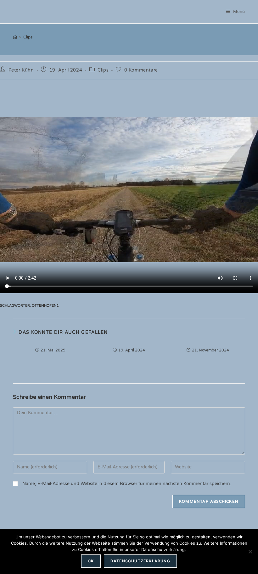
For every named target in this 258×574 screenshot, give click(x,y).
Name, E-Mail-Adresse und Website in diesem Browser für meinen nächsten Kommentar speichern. (126, 483)
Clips (27, 37)
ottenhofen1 (45, 306)
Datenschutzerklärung (140, 561)
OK (91, 561)
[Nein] (250, 551)
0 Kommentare (141, 70)
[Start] (15, 37)
